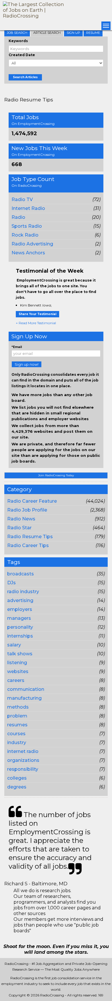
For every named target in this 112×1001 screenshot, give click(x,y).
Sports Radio (26, 226)
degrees (16, 787)
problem (17, 716)
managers (19, 618)
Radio (18, 217)
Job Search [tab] (17, 33)
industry (16, 742)
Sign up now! (26, 364)
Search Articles (25, 77)
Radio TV (22, 199)
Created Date (22, 55)
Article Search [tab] (47, 33)
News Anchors (28, 252)
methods (18, 707)
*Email (16, 347)
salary (14, 645)
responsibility (22, 769)
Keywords (18, 41)
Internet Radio (28, 208)
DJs (11, 582)
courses (16, 733)
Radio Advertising (32, 244)
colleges (17, 778)
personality (20, 627)
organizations (23, 760)
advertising (20, 600)
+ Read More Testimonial (36, 323)
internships (20, 636)
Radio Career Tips (28, 545)
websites (17, 671)
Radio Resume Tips (30, 536)
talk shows (19, 653)
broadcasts (20, 574)
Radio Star (19, 527)
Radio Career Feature (32, 501)
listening (17, 662)
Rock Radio (24, 235)
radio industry (23, 591)
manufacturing (24, 698)
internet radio (22, 751)
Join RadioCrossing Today (56, 475)
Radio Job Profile (27, 510)
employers (19, 609)
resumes (17, 724)
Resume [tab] (93, 33)
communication (25, 689)
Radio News (21, 519)
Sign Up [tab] (73, 33)
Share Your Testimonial (37, 314)
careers (15, 680)
